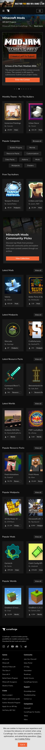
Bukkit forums (29, 678)
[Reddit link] (25, 646)
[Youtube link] (12, 646)
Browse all (37, 141)
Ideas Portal (28, 663)
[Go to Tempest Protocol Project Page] (13, 195)
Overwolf (27, 708)
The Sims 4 (6, 670)
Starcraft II (6, 674)
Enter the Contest (22, 80)
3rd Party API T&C (8, 710)
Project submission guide (11, 699)
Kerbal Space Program (10, 678)
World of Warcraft (8, 667)
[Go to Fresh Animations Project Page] (13, 468)
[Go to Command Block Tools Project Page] (13, 380)
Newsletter (28, 670)
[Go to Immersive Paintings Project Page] (13, 117)
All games (5, 659)
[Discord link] (16, 646)
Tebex (26, 716)
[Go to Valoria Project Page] (13, 291)
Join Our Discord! (30, 659)
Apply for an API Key (9, 706)
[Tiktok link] (8, 646)
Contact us (28, 699)
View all (38, 270)
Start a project (7, 695)
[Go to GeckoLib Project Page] (13, 557)
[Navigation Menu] (3, 11)
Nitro (26, 719)
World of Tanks (7, 686)
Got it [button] (22, 745)
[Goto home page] (8, 11)
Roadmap (27, 674)
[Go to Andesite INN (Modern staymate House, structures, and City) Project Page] (13, 424)
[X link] (21, 646)
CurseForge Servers (31, 682)
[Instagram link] (3, 646)
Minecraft (5, 663)
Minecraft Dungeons (9, 682)
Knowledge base (29, 691)
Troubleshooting (29, 695)
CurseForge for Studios (32, 712)
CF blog (26, 667)
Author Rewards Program (11, 703)
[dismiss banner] (41, 2)
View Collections (22, 258)
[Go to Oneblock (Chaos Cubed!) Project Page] (13, 602)
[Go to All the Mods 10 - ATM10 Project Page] (13, 513)
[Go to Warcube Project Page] (13, 335)
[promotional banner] (22, 3)
